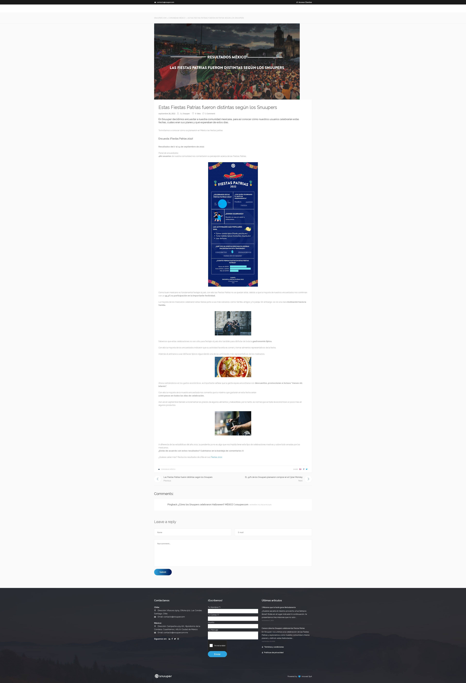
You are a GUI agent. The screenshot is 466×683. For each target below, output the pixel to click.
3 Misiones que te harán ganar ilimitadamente (279, 607)
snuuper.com (160, 18)
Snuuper (186, 113)
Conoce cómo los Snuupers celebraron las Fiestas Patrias (283, 628)
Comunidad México (177, 18)
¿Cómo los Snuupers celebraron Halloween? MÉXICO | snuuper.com (213, 504)
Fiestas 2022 (216, 457)
